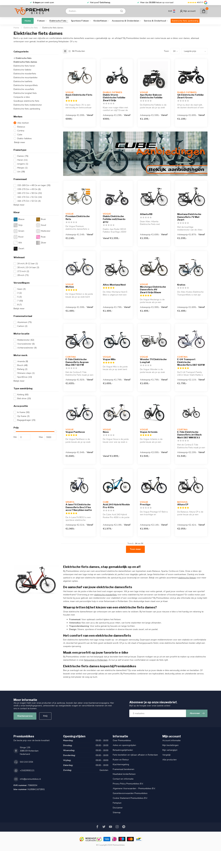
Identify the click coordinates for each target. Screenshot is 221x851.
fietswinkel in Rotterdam (95, 660)
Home (28, 20)
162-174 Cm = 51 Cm (29, 197)
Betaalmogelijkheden (123, 750)
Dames (22, 156)
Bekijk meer (19, 142)
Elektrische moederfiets (25, 73)
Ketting (22, 394)
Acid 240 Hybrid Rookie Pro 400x (116, 506)
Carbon (22, 326)
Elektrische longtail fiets (25, 93)
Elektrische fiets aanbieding (185, 20)
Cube (19, 134)
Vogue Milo (109, 359)
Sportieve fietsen (80, 20)
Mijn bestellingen (170, 745)
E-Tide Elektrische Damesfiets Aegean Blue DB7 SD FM (77, 362)
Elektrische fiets (57, 20)
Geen (21, 289)
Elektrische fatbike (22, 69)
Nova (106, 432)
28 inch (23, 275)
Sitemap (117, 812)
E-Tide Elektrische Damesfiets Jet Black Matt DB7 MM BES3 (189, 435)
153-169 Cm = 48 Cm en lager (33, 185)
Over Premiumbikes (122, 740)
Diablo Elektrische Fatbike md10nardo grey (114, 219)
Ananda (22, 361)
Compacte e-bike (22, 97)
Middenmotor (25, 340)
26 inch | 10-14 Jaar (28, 267)
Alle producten (169, 759)
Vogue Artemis (149, 432)
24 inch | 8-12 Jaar (27, 263)
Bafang (22, 369)
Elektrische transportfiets (26, 85)
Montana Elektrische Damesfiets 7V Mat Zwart (189, 217)
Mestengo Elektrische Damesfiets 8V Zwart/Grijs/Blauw (153, 290)
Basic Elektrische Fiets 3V (79, 96)
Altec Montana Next (114, 284)
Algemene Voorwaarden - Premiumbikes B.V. (134, 788)
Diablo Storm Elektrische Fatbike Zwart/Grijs (114, 98)
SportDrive (24, 377)
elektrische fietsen (187, 577)
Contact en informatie (123, 778)
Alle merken (23, 123)
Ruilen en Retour (121, 759)
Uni (21, 172)
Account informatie (171, 740)
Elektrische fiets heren (24, 65)
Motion (70, 287)
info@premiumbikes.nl (30, 779)
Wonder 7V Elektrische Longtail (153, 360)
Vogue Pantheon (75, 432)
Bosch (22, 365)
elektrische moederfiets (105, 594)
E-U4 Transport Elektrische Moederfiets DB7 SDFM (191, 362)
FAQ (45, 716)
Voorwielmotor (26, 344)
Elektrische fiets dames (52, 27)
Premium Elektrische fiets (78, 217)
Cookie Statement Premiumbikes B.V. (130, 798)
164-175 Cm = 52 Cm (29, 201)
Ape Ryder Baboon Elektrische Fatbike (151, 96)
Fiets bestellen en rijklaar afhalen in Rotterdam (135, 754)
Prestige (145, 504)
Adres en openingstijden (124, 745)
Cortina (20, 130)
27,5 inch (23, 271)
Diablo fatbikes (24, 138)
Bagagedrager (26, 420)
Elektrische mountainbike (25, 77)
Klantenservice (24, 716)
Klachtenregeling (121, 764)
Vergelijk (166, 754)
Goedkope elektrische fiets (26, 101)
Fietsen (41, 20)
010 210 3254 (26, 761)
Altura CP (182, 504)
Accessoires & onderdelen (125, 20)
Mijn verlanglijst (169, 750)
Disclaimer (118, 807)
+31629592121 (27, 770)
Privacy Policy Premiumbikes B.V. (128, 783)
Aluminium (24, 322)
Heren (22, 160)
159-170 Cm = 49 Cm (29, 189)
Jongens (22, 164)
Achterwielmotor (27, 347)
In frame (23, 412)
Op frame (23, 416)
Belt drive (24, 398)
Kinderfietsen (100, 20)
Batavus (21, 126)
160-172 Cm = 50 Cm (29, 193)
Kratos (181, 284)
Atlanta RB (146, 214)
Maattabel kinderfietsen (124, 774)
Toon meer (135, 549)
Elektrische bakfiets (23, 81)
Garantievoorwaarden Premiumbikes (130, 793)
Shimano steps (26, 373)
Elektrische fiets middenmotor (28, 104)
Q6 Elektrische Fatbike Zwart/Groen (190, 96)
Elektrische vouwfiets (24, 89)
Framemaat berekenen (123, 769)
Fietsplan (117, 802)
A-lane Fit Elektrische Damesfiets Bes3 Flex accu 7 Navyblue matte (79, 507)
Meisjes (22, 168)
